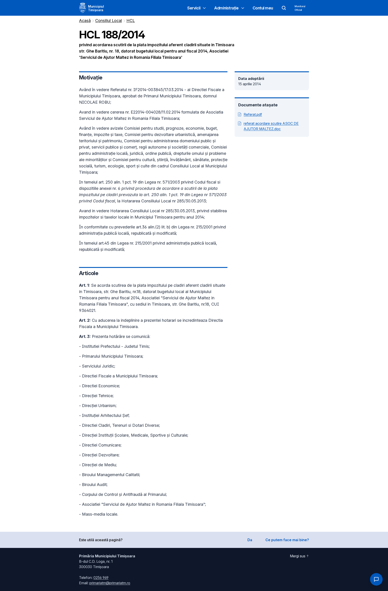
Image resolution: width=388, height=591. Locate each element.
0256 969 (100, 577)
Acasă (85, 20)
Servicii (193, 8)
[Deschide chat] (376, 579)
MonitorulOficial (300, 8)
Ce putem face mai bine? (287, 540)
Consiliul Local (108, 20)
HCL (130, 20)
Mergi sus (297, 556)
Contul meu (263, 8)
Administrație (226, 8)
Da (249, 540)
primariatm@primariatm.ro (109, 583)
